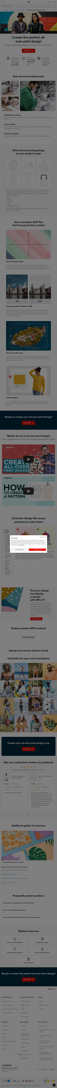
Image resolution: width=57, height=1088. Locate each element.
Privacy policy (43, 537)
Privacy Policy (21, 545)
